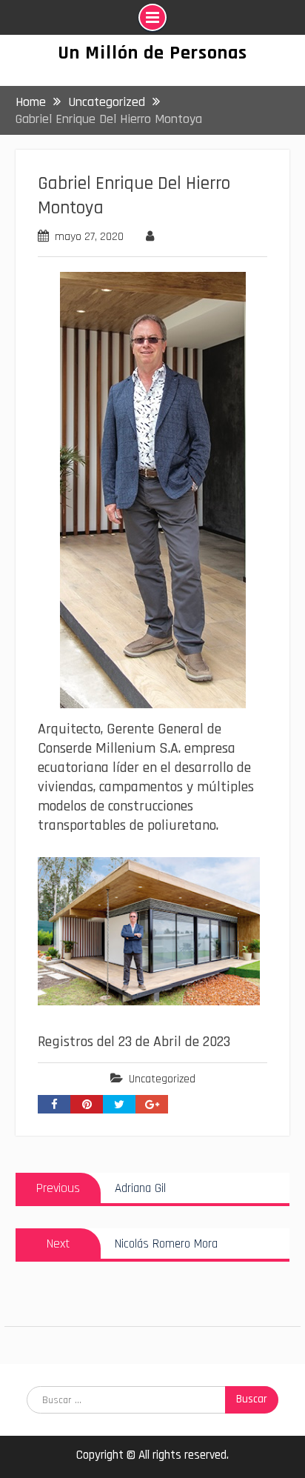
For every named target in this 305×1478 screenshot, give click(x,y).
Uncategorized (162, 1079)
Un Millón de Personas (152, 53)
